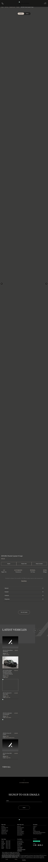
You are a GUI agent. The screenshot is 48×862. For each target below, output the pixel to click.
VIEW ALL (6, 767)
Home (2, 7)
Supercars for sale (4, 833)
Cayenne (17, 7)
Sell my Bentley (19, 828)
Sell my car (19, 826)
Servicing (2, 826)
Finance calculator (39, 563)
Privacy (34, 830)
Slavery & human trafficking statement (39, 832)
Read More (24, 581)
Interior (27, 13)
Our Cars (6, 7)
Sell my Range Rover (20, 833)
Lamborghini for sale (4, 830)
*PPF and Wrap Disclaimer (37, 833)
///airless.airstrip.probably (21, 849)
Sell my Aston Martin (20, 827)
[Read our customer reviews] (40, 841)
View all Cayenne (24, 612)
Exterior (20, 13)
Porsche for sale (12, 7)
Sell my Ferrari (19, 830)
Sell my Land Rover (20, 832)
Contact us (34, 826)
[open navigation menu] (44, 3)
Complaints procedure (36, 831)
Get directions (19, 850)
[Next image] (46, 284)
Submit (24, 807)
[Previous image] (1, 284)
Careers (34, 827)
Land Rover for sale (4, 831)
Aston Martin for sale (4, 827)
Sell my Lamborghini (20, 831)
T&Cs (34, 828)
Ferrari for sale (3, 828)
